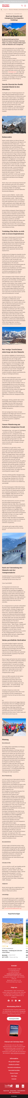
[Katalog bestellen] (14, 1030)
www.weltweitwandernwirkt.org (12, 908)
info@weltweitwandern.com (14, 973)
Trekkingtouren (12, 71)
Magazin (5, 9)
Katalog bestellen (14, 1018)
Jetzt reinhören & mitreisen (18, 1053)
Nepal (4, 946)
